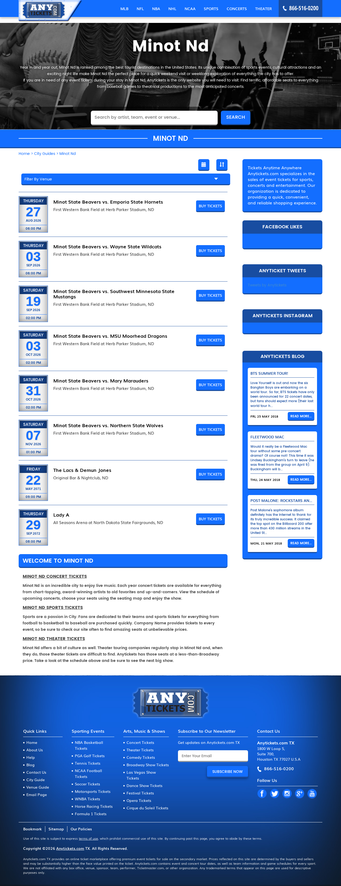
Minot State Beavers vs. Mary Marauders (100, 380)
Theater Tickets (140, 749)
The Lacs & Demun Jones (82, 469)
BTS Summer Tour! (269, 373)
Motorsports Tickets (93, 791)
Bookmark (32, 828)
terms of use (88, 838)
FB (262, 794)
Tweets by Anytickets (267, 285)
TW (274, 794)
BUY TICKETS (210, 205)
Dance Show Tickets (145, 785)
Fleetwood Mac (267, 436)
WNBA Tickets (87, 798)
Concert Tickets (140, 742)
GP (299, 794)
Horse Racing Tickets (94, 806)
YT (312, 794)
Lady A (61, 514)
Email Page (36, 794)
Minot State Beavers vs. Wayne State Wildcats (107, 246)
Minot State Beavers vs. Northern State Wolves (108, 425)
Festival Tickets (140, 793)
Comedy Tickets (141, 757)
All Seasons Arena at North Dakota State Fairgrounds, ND (108, 522)
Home (31, 742)
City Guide (35, 779)
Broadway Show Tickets (148, 764)
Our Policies (81, 828)
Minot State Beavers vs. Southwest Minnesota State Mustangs (113, 293)
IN (287, 794)
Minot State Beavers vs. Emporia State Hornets (108, 201)
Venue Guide (37, 787)
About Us (34, 749)
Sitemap (56, 828)
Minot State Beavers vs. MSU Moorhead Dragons (110, 335)
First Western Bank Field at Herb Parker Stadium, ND (103, 209)
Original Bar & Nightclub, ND (80, 477)
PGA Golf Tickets (90, 755)
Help (30, 757)
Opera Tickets (139, 800)
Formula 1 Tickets (91, 813)
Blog (30, 764)
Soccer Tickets (87, 783)
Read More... (301, 416)
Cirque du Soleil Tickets (147, 807)
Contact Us (36, 772)
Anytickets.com (70, 848)
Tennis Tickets (87, 763)
